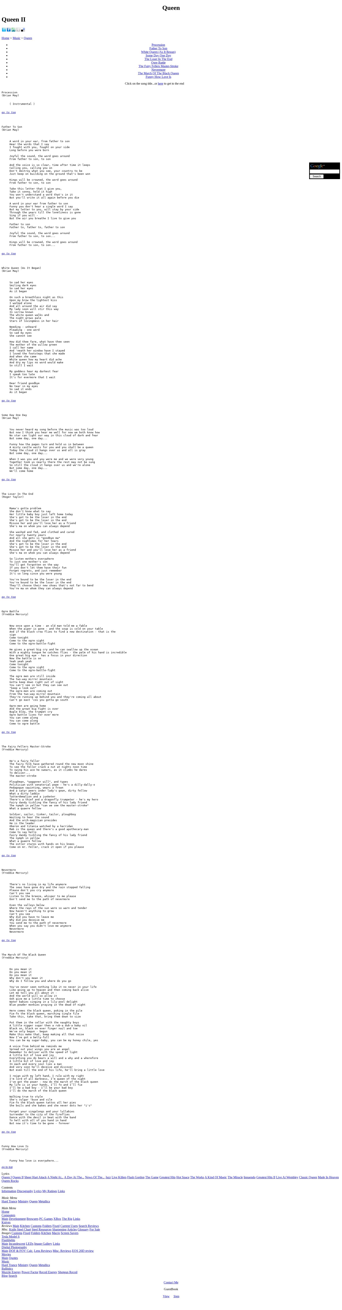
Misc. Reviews (62, 1250)
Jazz (108, 1177)
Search (13, 1275)
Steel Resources (41, 1229)
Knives (6, 1222)
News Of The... (95, 1177)
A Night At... (55, 1177)
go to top (9, 112)
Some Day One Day (158, 55)
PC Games (46, 1218)
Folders (47, 1226)
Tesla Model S (11, 1236)
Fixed (56, 1226)
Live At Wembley (287, 1177)
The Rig (67, 1218)
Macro (56, 1233)
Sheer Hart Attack (35, 1177)
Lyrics (38, 1191)
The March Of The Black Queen (158, 73)
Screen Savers (69, 1233)
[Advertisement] (324, 102)
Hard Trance (9, 1201)
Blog (5, 1275)
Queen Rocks (10, 1180)
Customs (36, 1226)
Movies (6, 1254)
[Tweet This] (4, 31)
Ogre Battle (158, 62)
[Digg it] (18, 31)
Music (16, 38)
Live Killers (119, 1177)
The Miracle (235, 1177)
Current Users (69, 1226)
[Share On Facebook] (8, 31)
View (166, 1296)
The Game (152, 1177)
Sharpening (59, 1229)
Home (5, 38)
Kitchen (25, 1226)
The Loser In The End (158, 59)
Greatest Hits (167, 1177)
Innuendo (250, 1177)
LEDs (29, 1243)
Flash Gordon (135, 1177)
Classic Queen (308, 1177)
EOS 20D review (83, 1250)
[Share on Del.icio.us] (23, 31)
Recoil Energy (48, 1272)
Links (61, 1191)
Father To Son (158, 48)
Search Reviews (89, 1226)
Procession (158, 44)
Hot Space (182, 1177)
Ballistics (7, 1268)
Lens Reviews (43, 1250)
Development (17, 1218)
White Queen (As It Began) (158, 52)
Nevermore (158, 69)
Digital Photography (14, 1247)
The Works (197, 1177)
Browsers (32, 1218)
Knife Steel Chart (20, 1229)
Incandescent (17, 1243)
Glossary (83, 1229)
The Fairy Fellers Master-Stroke (158, 66)
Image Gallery (43, 1243)
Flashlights (8, 1240)
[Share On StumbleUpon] (13, 31)
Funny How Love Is (158, 76)
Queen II (18, 1177)
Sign (176, 1296)
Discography (25, 1191)
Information (9, 1191)
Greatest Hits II (265, 1177)
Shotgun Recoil (67, 1272)
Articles (72, 1229)
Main (5, 1218)
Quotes (13, 1258)
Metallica (44, 1201)
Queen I (7, 1177)
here (160, 83)
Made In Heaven (328, 1177)
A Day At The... (74, 1177)
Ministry (23, 1201)
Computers (8, 1215)
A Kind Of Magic (216, 1177)
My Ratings (49, 1191)
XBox (57, 1218)
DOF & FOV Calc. (21, 1250)
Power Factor (30, 1272)
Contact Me (171, 1282)
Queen (28, 38)
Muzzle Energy (11, 1272)
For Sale (94, 1229)
